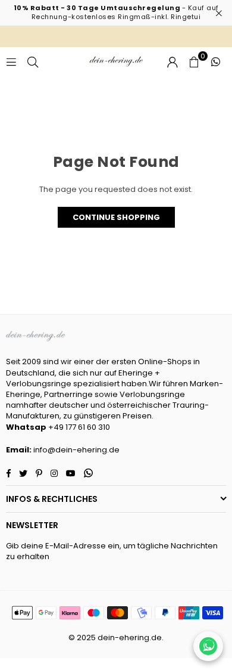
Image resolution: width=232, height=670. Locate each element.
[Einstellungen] (172, 62)
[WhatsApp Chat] (208, 646)
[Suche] (32, 61)
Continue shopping (116, 217)
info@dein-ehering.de (76, 449)
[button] (194, 62)
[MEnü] (11, 61)
